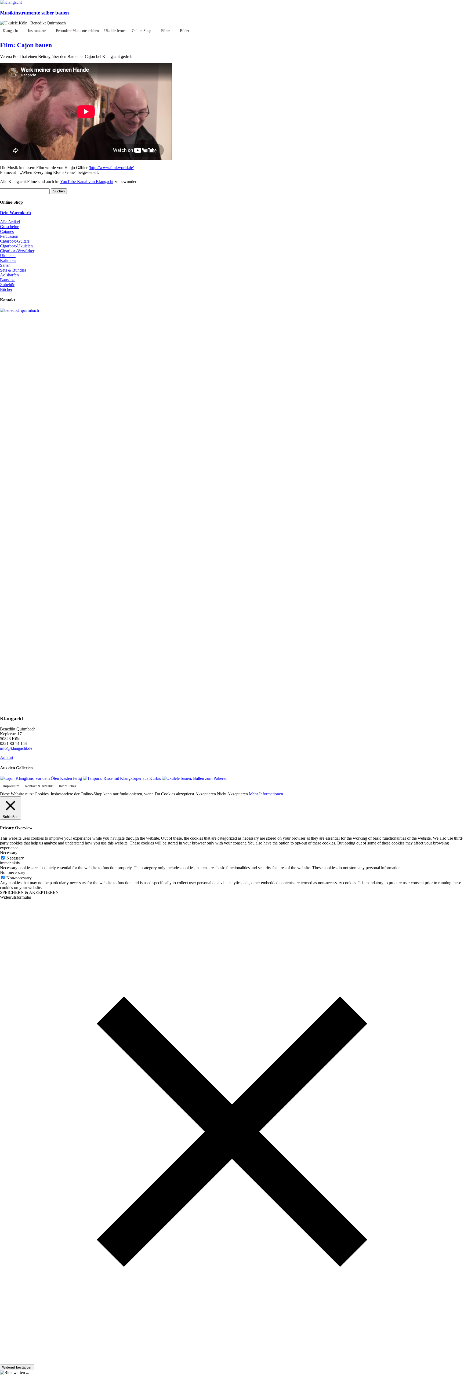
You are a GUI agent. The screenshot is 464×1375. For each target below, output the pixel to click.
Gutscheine (9, 226)
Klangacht (10, 31)
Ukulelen (8, 255)
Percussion (9, 236)
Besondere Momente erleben (77, 31)
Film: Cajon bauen (26, 45)
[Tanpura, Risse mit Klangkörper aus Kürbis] (122, 778)
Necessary (15, 858)
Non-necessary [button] (12, 872)
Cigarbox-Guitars (15, 241)
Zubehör (7, 284)
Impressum (11, 786)
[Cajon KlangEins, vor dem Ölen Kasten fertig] (41, 778)
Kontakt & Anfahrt (39, 786)
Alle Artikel (10, 222)
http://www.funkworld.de (111, 167)
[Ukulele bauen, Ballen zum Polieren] (194, 778)
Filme (165, 31)
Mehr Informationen (266, 794)
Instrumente (37, 31)
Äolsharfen (9, 275)
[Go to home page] (11, 2)
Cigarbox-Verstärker (17, 250)
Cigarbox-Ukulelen (16, 246)
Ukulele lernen (115, 31)
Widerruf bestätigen (17, 1367)
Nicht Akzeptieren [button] (232, 794)
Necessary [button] (8, 852)
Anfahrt (6, 757)
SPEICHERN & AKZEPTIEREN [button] (29, 892)
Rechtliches (67, 786)
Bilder (184, 31)
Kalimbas (8, 260)
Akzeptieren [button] (205, 794)
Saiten (5, 265)
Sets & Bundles (13, 270)
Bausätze (7, 279)
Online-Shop (141, 31)
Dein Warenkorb (15, 212)
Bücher (6, 289)
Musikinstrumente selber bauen (34, 13)
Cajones (7, 231)
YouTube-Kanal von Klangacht (86, 181)
